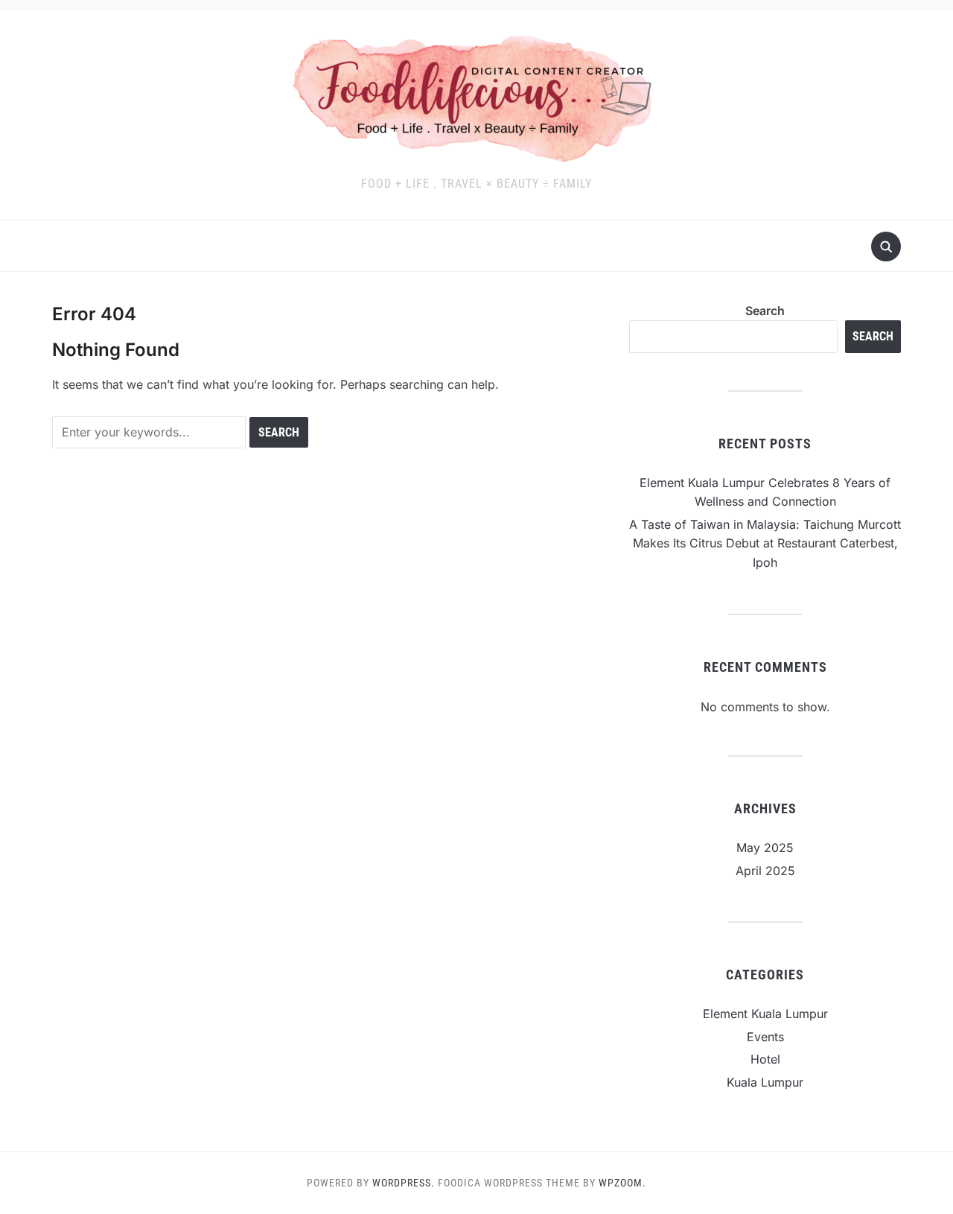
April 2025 (765, 870)
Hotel (765, 1059)
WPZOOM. (622, 1183)
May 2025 (765, 847)
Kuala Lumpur (765, 1082)
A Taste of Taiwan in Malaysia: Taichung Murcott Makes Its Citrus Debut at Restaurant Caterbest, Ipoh (765, 543)
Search (765, 310)
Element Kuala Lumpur (765, 1013)
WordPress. (403, 1183)
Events (765, 1036)
